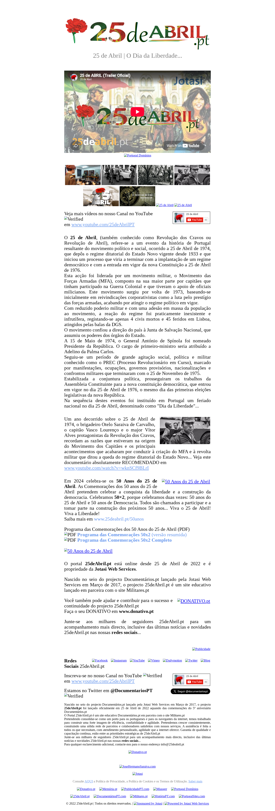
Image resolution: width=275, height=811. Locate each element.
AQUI (89, 781)
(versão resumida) (132, 534)
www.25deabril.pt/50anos (119, 519)
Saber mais (195, 781)
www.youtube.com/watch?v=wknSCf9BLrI (106, 467)
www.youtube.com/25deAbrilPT (103, 224)
